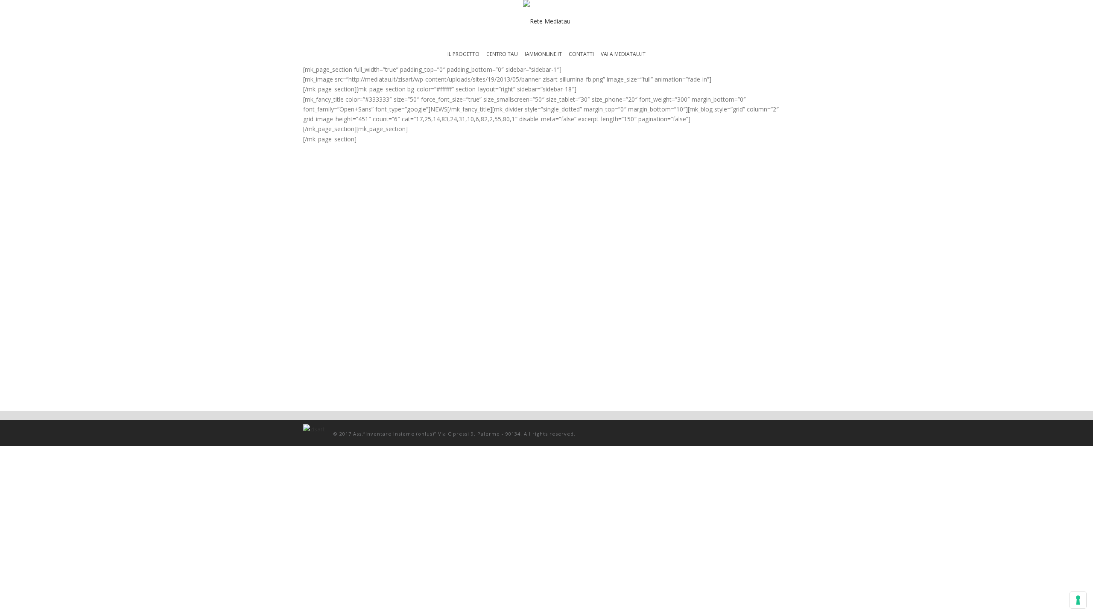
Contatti (581, 54)
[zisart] (546, 21)
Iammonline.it (543, 54)
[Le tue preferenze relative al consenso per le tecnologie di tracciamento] (1078, 600)
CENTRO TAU (502, 54)
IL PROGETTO (463, 54)
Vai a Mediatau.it (623, 54)
